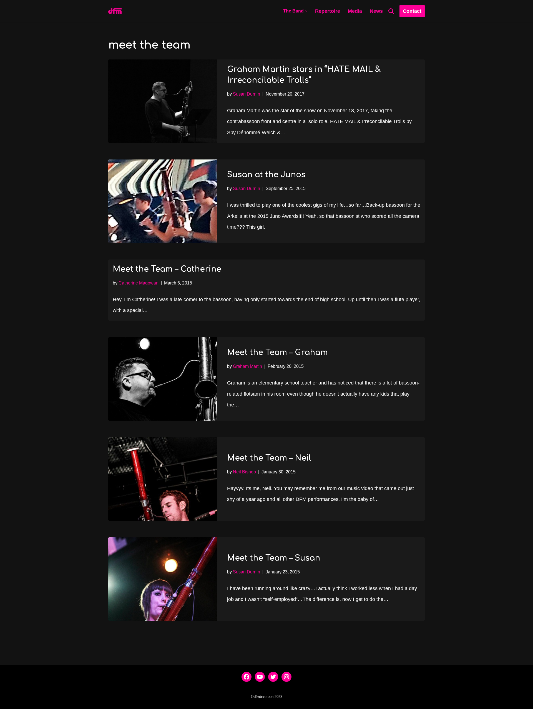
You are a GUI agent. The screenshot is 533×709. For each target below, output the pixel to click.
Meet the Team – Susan (273, 558)
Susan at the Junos (266, 174)
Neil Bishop (244, 471)
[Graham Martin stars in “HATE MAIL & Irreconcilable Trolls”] (162, 101)
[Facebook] (247, 677)
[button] (306, 11)
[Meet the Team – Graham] (162, 379)
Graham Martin (247, 366)
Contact (412, 11)
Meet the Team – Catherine (167, 269)
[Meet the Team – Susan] (162, 579)
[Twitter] (273, 677)
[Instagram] (286, 677)
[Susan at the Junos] (162, 201)
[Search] (391, 11)
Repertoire (327, 11)
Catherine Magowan (139, 282)
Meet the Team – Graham (277, 352)
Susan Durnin (246, 93)
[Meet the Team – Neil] (162, 479)
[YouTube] (260, 677)
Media (355, 11)
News (376, 11)
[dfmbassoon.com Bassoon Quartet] (115, 11)
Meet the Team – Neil (269, 458)
